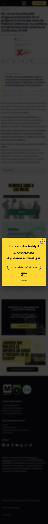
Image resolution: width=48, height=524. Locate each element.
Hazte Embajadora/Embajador (24, 267)
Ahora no (24, 280)
